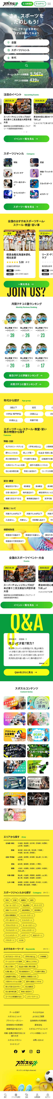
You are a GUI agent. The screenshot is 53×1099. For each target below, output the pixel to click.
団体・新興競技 (11, 915)
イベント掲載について (38, 1033)
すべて (45, 893)
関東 (12, 850)
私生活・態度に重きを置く (27, 966)
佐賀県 (26, 882)
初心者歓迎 (29, 986)
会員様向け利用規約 (38, 1020)
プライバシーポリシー (14, 1020)
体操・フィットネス (11, 910)
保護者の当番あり (13, 535)
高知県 (38, 878)
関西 (12, 868)
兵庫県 (26, 868)
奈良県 (44, 868)
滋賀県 (38, 868)
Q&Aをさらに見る (24, 672)
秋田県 (44, 843)
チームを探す (14, 1012)
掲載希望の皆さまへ (15, 1029)
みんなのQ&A (38, 1012)
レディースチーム (32, 996)
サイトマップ (14, 1044)
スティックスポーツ (28, 930)
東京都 (20, 850)
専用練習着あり (33, 498)
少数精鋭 (43, 956)
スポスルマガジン (15, 1040)
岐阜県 (20, 864)
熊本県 (38, 882)
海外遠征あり (28, 492)
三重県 (38, 864)
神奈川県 (27, 850)
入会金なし (10, 519)
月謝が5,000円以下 (34, 513)
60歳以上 (13, 420)
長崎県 (32, 882)
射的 (31, 900)
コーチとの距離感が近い (14, 996)
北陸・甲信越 (10, 857)
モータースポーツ (28, 925)
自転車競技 (26, 910)
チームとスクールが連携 (14, 961)
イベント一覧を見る (24, 138)
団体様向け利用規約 (14, 1024)
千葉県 (40, 850)
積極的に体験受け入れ (28, 976)
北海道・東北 (10, 843)
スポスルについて (15, 1016)
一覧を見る (24, 284)
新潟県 (32, 857)
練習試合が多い (12, 486)
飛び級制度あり (12, 458)
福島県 (26, 846)
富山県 (38, 857)
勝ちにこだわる (12, 452)
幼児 (34, 407)
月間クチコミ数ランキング (23, 384)
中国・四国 (10, 875)
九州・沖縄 (10, 882)
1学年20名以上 (35, 446)
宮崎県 (20, 885)
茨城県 (20, 852)
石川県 (44, 857)
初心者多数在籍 (12, 471)
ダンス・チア (38, 905)
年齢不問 (34, 420)
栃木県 (26, 852)
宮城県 (38, 843)
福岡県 (20, 882)
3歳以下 (13, 407)
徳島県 (26, 878)
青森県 (26, 843)
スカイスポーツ (27, 920)
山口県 (44, 875)
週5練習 (27, 486)
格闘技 (23, 900)
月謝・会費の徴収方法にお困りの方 (14, 1034)
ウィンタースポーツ (26, 915)
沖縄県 (34, 885)
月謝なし (23, 519)
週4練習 (39, 486)
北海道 (20, 843)
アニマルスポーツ (11, 930)
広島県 (26, 875)
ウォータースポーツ (12, 905)
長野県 (26, 857)
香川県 (20, 878)
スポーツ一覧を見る (23, 206)
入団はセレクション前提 (15, 465)
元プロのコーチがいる (14, 446)
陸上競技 (26, 905)
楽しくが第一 (28, 452)
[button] (26, 132)
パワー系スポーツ (11, 920)
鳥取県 (32, 875)
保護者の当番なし (32, 535)
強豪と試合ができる (13, 498)
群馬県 (32, 852)
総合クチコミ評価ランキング (23, 375)
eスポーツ (25, 935)
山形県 (20, 846)
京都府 (32, 868)
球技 (7, 900)
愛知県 (32, 864)
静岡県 (26, 864)
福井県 (20, 859)
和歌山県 (21, 871)
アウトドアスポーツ (12, 925)
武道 (14, 900)
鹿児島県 (27, 885)
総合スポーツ (37, 935)
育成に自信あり (30, 471)
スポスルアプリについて (38, 1029)
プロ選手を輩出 (30, 458)
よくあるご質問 (38, 1016)
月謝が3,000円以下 (13, 513)
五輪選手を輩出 (11, 976)
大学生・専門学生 (13, 413)
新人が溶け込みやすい (13, 986)
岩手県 (32, 843)
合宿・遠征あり (11, 492)
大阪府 (20, 868)
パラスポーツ (10, 940)
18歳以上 (34, 413)
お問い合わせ (38, 1040)
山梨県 (20, 857)
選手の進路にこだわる (39, 465)
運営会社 (38, 1024)
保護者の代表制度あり (15, 541)
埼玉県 (34, 850)
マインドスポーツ (11, 935)
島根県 (38, 875)
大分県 (44, 882)
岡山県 (20, 875)
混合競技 (37, 910)
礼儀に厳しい (10, 971)
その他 (21, 940)
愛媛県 (32, 878)
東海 (12, 864)
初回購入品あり (38, 519)
